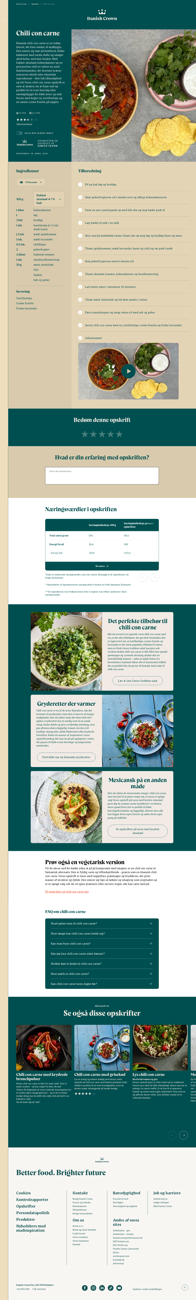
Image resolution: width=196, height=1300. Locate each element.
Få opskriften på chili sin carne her (67, 891)
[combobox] (30, 182)
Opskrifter (35, 4)
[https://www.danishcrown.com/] (24, 143)
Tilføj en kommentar (24, 124)
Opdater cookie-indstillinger (147, 1289)
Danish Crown (21, 4)
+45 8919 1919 (23, 1289)
